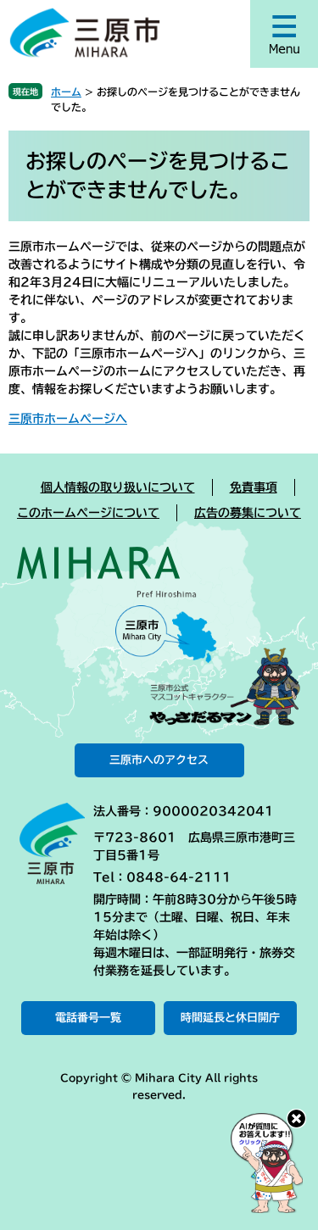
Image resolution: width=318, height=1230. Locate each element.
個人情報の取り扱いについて (118, 487)
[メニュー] (284, 34)
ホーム (66, 91)
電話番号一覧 (88, 1017)
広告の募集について (247, 513)
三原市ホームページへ (67, 419)
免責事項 (253, 487)
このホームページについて (88, 513)
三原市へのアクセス (159, 759)
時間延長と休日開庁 (230, 1017)
